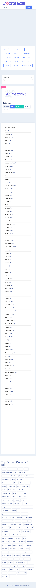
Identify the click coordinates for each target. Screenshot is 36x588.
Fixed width (8, 221)
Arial (29, 521)
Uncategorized (26, 65)
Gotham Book (26, 531)
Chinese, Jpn (9, 173)
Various (6, 109)
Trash (6, 362)
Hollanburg (21, 566)
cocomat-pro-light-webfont (24, 552)
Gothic (8, 57)
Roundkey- (14, 476)
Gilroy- (4, 489)
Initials (7, 263)
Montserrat (5, 528)
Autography (5, 576)
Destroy (7, 189)
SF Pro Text (18, 538)
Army (6, 144)
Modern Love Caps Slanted (18, 541)
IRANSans (4, 524)
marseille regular (6, 555)
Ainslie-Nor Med (28, 517)
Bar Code (8, 150)
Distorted (8, 198)
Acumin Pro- (5, 476)
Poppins (12, 528)
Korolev (17, 500)
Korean (7, 272)
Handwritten (8, 247)
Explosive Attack (17, 545)
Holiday (17, 57)
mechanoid (23, 493)
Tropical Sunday (6, 493)
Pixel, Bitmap (8, 311)
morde (17, 559)
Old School (8, 304)
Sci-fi (6, 333)
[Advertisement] (18, 28)
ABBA (3, 469)
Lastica (11, 559)
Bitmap (19, 49)
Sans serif (8, 330)
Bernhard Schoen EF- (7, 521)
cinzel (24, 538)
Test (13, 106)
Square (7, 349)
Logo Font (26, 57)
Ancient (7, 134)
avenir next (5, 569)
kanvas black (27, 545)
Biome (21, 482)
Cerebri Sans (29, 566)
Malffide (21, 476)
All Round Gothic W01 (7, 538)
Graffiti (7, 234)
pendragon (30, 541)
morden (4, 559)
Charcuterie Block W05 (20, 472)
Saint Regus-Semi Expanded (17, 534)
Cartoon (7, 166)
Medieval (7, 285)
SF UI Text (27, 559)
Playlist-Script (5, 496)
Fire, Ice (7, 218)
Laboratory (7, 103)
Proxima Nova (18, 503)
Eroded (7, 205)
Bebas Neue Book (28, 524)
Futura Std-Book (16, 531)
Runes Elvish (8, 324)
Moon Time (24, 514)
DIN (22, 559)
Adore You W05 (13, 548)
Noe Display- (13, 524)
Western (7, 404)
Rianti (27, 548)
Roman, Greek (9, 321)
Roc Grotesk (5, 541)
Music (7, 295)
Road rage (19, 528)
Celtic (7, 169)
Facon (16, 482)
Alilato (26, 469)
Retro (6, 317)
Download (20, 106)
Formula (14, 496)
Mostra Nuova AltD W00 (8, 517)
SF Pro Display (11, 489)
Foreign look (26, 53)
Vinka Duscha (29, 476)
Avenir (24, 521)
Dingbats (29, 49)
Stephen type (5, 479)
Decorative (8, 185)
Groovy (7, 240)
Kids (6, 269)
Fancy (16, 53)
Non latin (8, 61)
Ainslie (25, 503)
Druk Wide (19, 517)
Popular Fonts (19, 61)
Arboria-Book (5, 510)
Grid (6, 237)
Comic (7, 179)
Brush (6, 160)
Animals (7, 137)
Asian (6, 147)
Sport (6, 346)
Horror (7, 256)
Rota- (20, 469)
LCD (6, 275)
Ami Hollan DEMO (6, 545)
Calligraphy (8, 163)
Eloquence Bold (6, 507)
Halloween (8, 243)
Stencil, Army (9, 353)
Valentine (8, 375)
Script (29, 61)
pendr (22, 500)
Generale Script (22, 573)
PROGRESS (20, 489)
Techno (15, 65)
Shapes (7, 343)
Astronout (11, 552)
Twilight (14, 566)
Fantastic (8, 214)
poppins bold (5, 531)
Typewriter (8, 369)
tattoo (7, 65)
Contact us (22, 585)
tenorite (21, 548)
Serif (6, 340)
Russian (7, 327)
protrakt (15, 493)
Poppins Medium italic (23, 486)
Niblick (20, 524)
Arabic (7, 140)
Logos (7, 282)
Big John (4, 548)
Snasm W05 (16, 507)
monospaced (6, 566)
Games (7, 227)
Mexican (7, 288)
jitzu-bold (19, 479)
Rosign (4, 562)
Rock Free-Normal (12, 469)
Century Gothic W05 (7, 500)
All (5, 49)
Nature (7, 298)
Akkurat (4, 573)
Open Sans (5, 534)
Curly (6, 182)
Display (8, 53)
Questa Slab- (12, 573)
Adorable (18, 521)
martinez (4, 552)
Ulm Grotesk (16, 555)
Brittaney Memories (7, 472)
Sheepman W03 (26, 555)
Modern (7, 292)
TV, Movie (8, 366)
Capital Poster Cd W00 (21, 562)
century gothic (22, 496)
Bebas (4, 486)
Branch (28, 482)
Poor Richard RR (29, 528)
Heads (7, 250)
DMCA (27, 585)
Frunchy (10, 562)
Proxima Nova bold (7, 503)
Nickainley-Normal (7, 482)
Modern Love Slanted (27, 507)
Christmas (8, 176)
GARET (13, 479)
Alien (6, 131)
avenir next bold (14, 569)
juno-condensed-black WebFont (10, 514)
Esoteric (7, 208)
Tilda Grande (11, 486)
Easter (7, 201)
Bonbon (14, 510)
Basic (11, 49)
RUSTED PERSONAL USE (26, 569)
